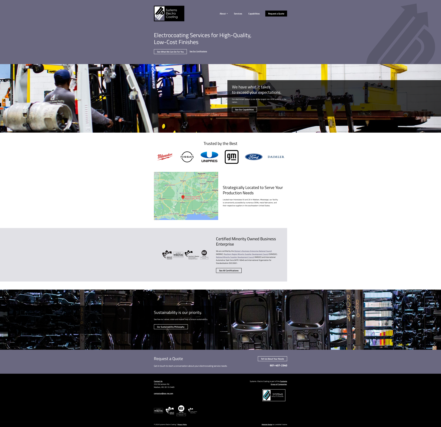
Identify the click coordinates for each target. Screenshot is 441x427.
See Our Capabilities (244, 109)
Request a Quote (276, 13)
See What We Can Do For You (170, 51)
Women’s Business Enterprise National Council (253, 251)
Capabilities (254, 13)
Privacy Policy (182, 424)
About (223, 13)
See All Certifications (229, 270)
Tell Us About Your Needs (272, 358)
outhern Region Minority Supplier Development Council (247, 254)
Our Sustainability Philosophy (171, 326)
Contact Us (158, 381)
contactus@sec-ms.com (163, 393)
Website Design (267, 424)
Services (238, 13)
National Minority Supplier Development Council (235, 257)
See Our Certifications (198, 51)
